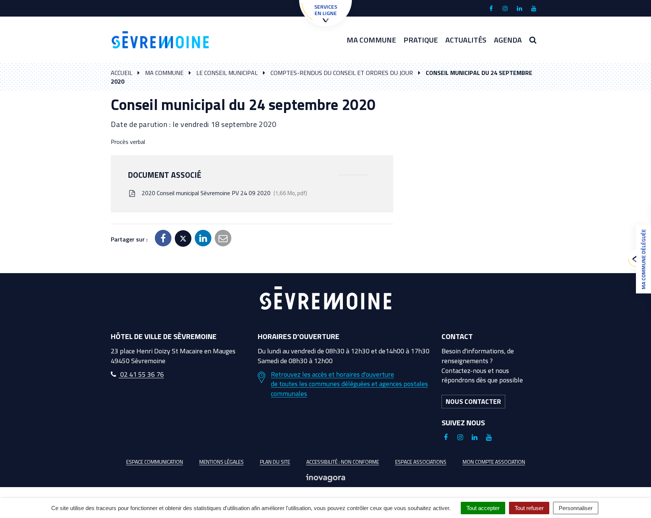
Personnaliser (576, 508)
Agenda (508, 40)
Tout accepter (483, 508)
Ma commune (371, 40)
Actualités (465, 40)
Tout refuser (529, 508)
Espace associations (420, 462)
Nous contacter (473, 401)
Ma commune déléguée (643, 259)
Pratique (420, 40)
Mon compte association (494, 462)
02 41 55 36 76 (141, 374)
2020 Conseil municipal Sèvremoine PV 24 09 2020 (223, 192)
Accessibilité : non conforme (342, 462)
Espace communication (154, 462)
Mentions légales (221, 462)
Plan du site (275, 462)
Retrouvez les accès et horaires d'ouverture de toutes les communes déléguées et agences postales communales (349, 384)
